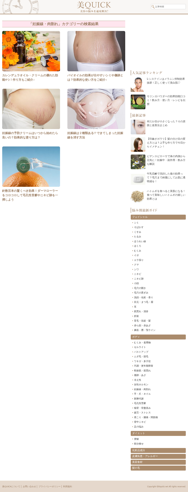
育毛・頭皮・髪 (142, 321)
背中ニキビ (140, 422)
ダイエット (138, 433)
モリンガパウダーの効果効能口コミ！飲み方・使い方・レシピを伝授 (166, 100)
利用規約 (67, 486)
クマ (136, 265)
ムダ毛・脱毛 (141, 356)
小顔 (136, 283)
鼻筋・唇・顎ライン (145, 330)
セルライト (140, 347)
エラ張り (139, 260)
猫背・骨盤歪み (142, 408)
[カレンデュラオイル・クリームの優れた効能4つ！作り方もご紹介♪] (31, 72)
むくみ (137, 251)
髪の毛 (136, 468)
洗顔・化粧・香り (143, 297)
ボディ (136, 337)
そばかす (139, 227)
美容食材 (137, 462)
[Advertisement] (63, 256)
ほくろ (137, 246)
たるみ (137, 237)
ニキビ (137, 274)
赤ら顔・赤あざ (142, 325)
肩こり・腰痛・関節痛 (146, 417)
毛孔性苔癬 (140, 403)
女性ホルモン (141, 384)
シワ (136, 269)
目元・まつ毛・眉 (143, 302)
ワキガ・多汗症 (142, 361)
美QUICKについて (11, 486)
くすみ (137, 232)
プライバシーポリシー (50, 486)
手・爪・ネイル (142, 394)
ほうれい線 (140, 241)
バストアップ (141, 352)
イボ (136, 255)
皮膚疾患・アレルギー (145, 456)
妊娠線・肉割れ (142, 389)
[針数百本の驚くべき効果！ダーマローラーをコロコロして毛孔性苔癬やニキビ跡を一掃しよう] (31, 187)
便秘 (136, 439)
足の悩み (139, 427)
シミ (136, 223)
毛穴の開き (140, 288)
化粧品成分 (138, 450)
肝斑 (136, 316)
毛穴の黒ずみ (141, 293)
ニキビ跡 (139, 279)
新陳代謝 (139, 399)
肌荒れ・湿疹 (141, 311)
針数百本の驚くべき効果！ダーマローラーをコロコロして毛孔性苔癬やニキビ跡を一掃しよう (30, 195)
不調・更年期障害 (143, 366)
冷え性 (137, 380)
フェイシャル (140, 217)
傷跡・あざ (140, 375)
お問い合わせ (29, 486)
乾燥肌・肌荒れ (142, 371)
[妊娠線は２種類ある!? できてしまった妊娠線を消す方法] (96, 129)
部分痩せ (139, 444)
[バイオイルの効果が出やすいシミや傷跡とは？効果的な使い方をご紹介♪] (96, 72)
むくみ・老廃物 (142, 343)
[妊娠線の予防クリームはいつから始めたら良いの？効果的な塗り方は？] (31, 129)
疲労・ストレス (142, 413)
